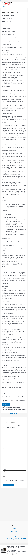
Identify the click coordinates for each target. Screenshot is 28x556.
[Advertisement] (14, 437)
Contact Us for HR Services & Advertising (16, 538)
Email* (4, 469)
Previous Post (14, 413)
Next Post (14, 414)
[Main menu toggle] (4, 6)
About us (16, 536)
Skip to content (3, 0)
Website (4, 474)
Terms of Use (16, 539)
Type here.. (5, 446)
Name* (4, 464)
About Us (14, 528)
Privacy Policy (14, 534)
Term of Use (14, 531)
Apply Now (5, 404)
